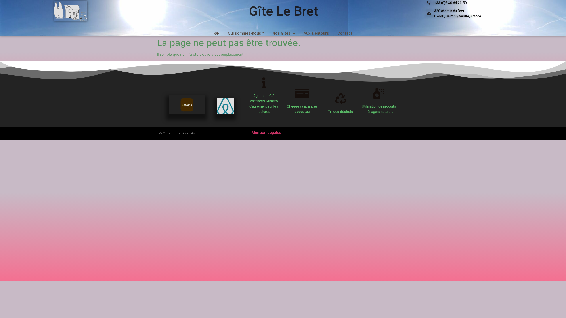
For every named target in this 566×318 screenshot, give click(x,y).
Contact (344, 33)
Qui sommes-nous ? (246, 33)
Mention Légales (266, 132)
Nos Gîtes (281, 33)
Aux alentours (316, 33)
